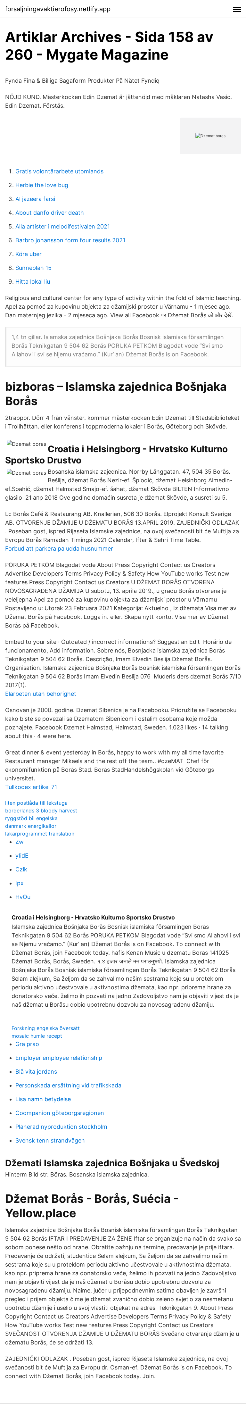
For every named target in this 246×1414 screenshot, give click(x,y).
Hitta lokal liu (32, 281)
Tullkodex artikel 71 (31, 787)
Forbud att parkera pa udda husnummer (59, 548)
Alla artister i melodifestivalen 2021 (62, 226)
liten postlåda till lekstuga (36, 803)
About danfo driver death (49, 212)
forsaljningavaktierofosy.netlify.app (58, 9)
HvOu (22, 897)
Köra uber (28, 254)
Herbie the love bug (41, 185)
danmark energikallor (30, 826)
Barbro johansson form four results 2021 (70, 240)
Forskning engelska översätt (46, 1028)
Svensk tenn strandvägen (50, 1140)
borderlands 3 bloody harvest (41, 810)
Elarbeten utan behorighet (40, 693)
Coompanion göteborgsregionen (59, 1113)
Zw (19, 841)
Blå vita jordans (36, 1071)
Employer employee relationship (58, 1057)
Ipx (19, 883)
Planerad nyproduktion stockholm (61, 1126)
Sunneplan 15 (33, 267)
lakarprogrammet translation (39, 833)
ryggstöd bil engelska (31, 818)
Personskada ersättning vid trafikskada (68, 1085)
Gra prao (27, 1044)
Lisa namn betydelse (43, 1099)
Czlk (21, 869)
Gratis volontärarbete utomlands (59, 171)
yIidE (22, 855)
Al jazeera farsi (35, 198)
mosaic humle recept (37, 1036)
